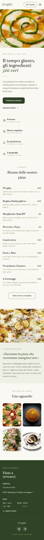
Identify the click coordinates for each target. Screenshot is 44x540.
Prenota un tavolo (13, 100)
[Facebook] (25, 529)
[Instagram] (19, 529)
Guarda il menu (9, 108)
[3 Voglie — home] (7, 4)
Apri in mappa (26, 492)
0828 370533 (10, 511)
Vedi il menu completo (22, 296)
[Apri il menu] (40, 4)
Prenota (32, 5)
